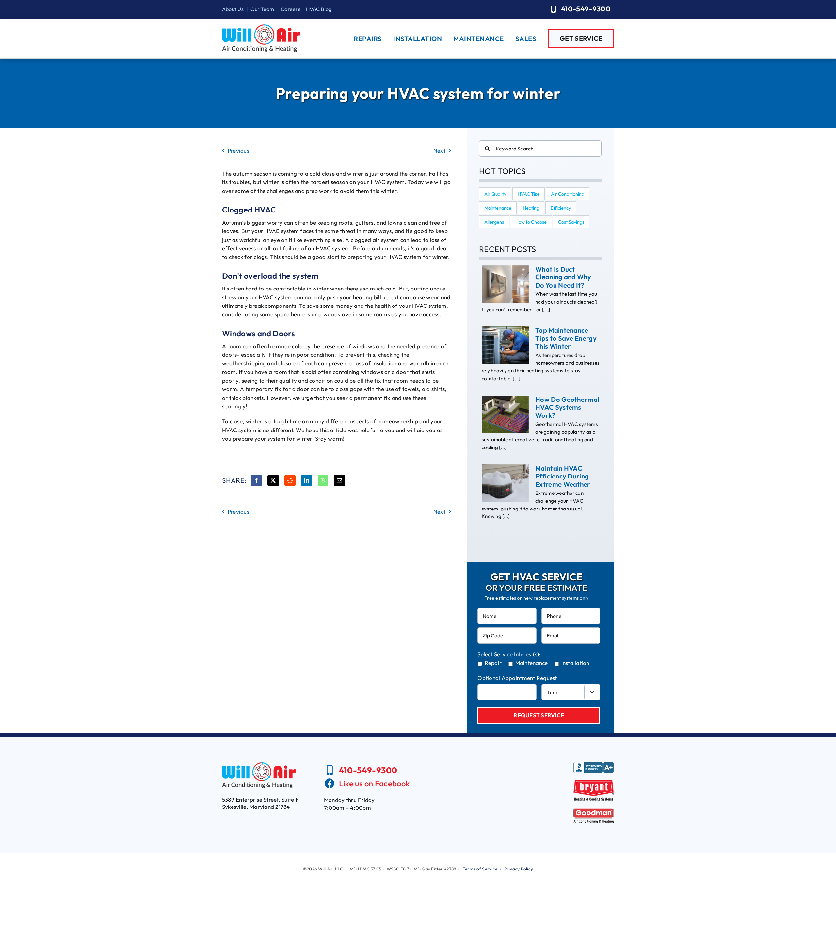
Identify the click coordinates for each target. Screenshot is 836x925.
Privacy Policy (518, 869)
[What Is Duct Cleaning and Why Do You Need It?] (505, 284)
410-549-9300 (368, 770)
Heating (531, 208)
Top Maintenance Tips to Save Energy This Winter (566, 338)
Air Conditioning (567, 194)
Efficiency (561, 208)
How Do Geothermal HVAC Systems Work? (567, 407)
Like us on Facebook (374, 783)
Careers (290, 9)
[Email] (339, 480)
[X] (273, 480)
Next (439, 150)
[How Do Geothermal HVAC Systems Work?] (505, 414)
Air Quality (495, 194)
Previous (238, 150)
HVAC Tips (528, 194)
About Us (233, 9)
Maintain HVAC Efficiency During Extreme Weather (562, 476)
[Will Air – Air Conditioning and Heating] (261, 26)
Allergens (494, 222)
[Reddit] (290, 480)
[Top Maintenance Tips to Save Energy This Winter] (505, 345)
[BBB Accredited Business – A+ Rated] (593, 764)
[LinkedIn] (306, 480)
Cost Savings (571, 222)
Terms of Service (480, 869)
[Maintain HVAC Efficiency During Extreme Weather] (505, 483)
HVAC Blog (318, 9)
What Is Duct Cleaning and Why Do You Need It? (563, 277)
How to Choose (531, 222)
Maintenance (497, 208)
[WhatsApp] (323, 480)
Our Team (262, 9)
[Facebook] (256, 480)
